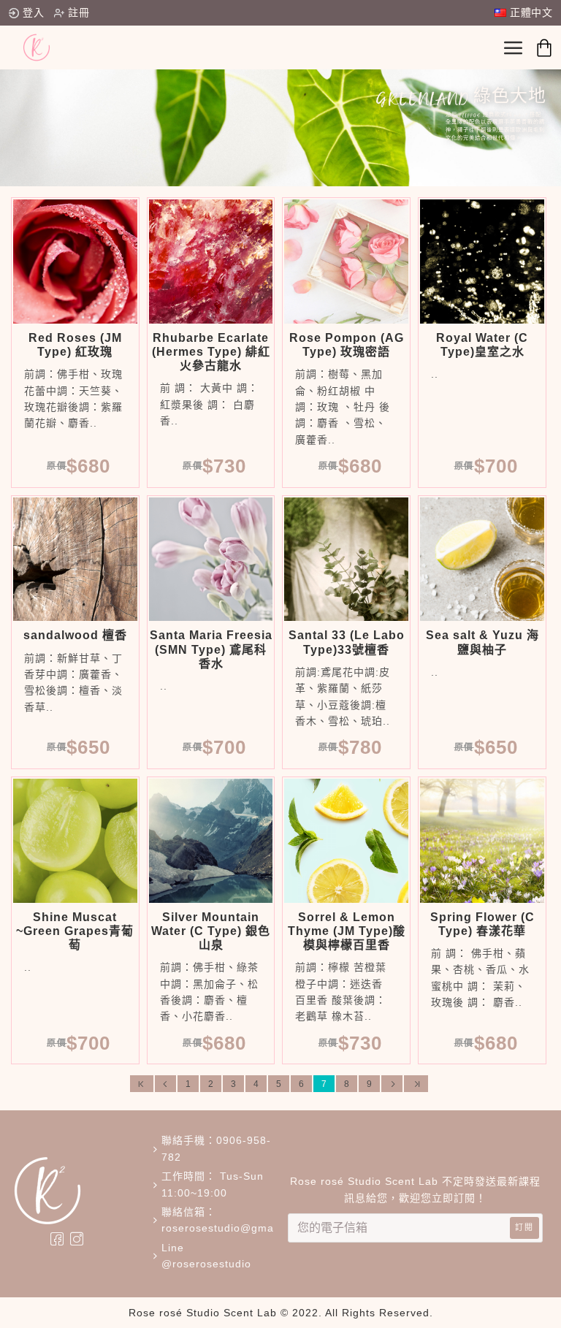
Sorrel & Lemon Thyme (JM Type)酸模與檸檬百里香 (346, 931)
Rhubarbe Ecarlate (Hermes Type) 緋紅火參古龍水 (211, 352)
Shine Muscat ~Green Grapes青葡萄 (75, 931)
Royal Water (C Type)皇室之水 (482, 345)
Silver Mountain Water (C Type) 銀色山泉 (210, 931)
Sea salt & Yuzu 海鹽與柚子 (482, 642)
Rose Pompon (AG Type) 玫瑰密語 (346, 345)
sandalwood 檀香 (75, 635)
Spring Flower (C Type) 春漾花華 (482, 924)
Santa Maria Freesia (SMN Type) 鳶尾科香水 (211, 649)
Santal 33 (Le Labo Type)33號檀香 (347, 642)
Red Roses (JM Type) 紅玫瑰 (75, 345)
